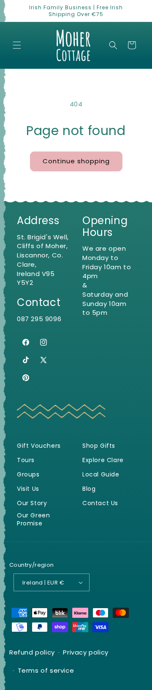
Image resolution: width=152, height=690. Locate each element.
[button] (17, 45)
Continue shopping (76, 161)
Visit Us (28, 489)
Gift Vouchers (39, 446)
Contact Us (100, 503)
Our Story (32, 503)
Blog (88, 489)
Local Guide (100, 475)
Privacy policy (85, 652)
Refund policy (32, 652)
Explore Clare (103, 460)
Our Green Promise (33, 519)
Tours (26, 460)
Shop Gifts (98, 446)
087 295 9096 (39, 318)
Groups (28, 475)
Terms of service (46, 670)
